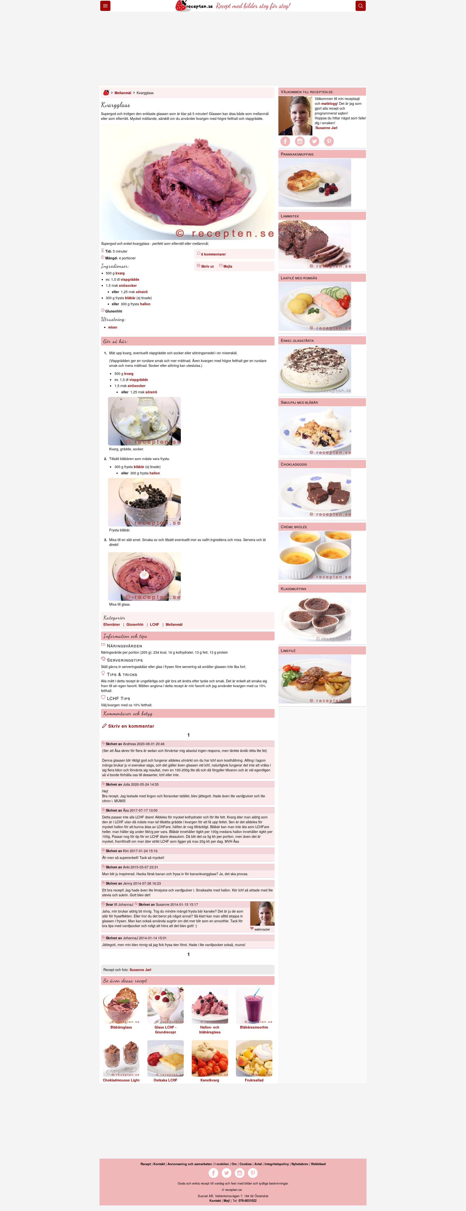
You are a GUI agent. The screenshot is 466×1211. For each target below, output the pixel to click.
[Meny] (105, 6)
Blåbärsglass (121, 1027)
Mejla (228, 266)
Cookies (246, 1164)
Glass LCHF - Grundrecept (165, 1029)
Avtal (258, 1164)
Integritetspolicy (277, 1164)
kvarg (120, 273)
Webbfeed (318, 1164)
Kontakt (159, 1164)
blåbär (130, 297)
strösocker (128, 285)
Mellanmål (123, 92)
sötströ (142, 291)
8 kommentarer (213, 254)
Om (234, 1164)
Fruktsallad (254, 1080)
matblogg (329, 103)
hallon (145, 303)
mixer (112, 327)
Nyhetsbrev (299, 1164)
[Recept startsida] (194, 10)
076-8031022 (248, 1200)
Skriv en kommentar (130, 726)
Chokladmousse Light (121, 1080)
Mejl (227, 1200)
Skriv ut (207, 266)
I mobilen (222, 1164)
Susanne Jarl (140, 969)
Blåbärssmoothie (254, 1027)
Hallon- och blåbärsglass (210, 1029)
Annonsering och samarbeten (189, 1164)
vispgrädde (130, 279)
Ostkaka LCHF (165, 1080)
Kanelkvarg (209, 1080)
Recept (146, 1164)
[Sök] (361, 6)
